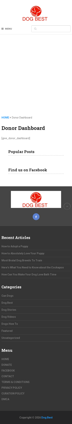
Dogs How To (9, 323)
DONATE (6, 364)
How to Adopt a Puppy (14, 246)
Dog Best (7, 302)
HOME (5, 359)
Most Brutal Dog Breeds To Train (21, 260)
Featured (7, 330)
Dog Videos (8, 316)
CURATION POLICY (12, 393)
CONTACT (7, 376)
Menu (8, 28)
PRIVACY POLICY (11, 387)
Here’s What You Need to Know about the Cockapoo (32, 267)
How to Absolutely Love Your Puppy (22, 253)
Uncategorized (10, 337)
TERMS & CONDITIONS (15, 382)
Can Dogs (7, 295)
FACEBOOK (8, 370)
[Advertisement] (36, 78)
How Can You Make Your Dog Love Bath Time (28, 274)
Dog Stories (8, 309)
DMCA (5, 399)
